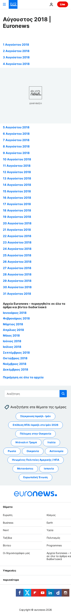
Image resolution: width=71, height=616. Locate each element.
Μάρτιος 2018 (13, 324)
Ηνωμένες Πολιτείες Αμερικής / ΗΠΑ (35, 459)
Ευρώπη (7, 515)
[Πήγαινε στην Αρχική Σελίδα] (13, 4)
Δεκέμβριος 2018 (15, 369)
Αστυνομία (56, 451)
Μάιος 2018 (11, 335)
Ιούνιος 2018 (12, 341)
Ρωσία (12, 451)
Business (8, 522)
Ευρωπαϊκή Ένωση (35, 477)
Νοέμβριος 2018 (14, 364)
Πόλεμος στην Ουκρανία (35, 433)
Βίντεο (7, 545)
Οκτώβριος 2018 (15, 358)
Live (62, 4)
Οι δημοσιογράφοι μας (16, 553)
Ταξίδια (7, 537)
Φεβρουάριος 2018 (16, 318)
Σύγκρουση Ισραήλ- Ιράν (35, 416)
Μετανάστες (25, 468)
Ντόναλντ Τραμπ (26, 442)
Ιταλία (52, 442)
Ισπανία (49, 468)
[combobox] (35, 393)
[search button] (63, 393)
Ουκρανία (33, 451)
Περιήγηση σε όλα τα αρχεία (23, 377)
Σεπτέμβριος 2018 (16, 352)
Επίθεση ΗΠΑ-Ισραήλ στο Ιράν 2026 (35, 425)
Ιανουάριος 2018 (15, 313)
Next (6, 530)
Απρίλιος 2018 (13, 330)
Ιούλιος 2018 (12, 347)
